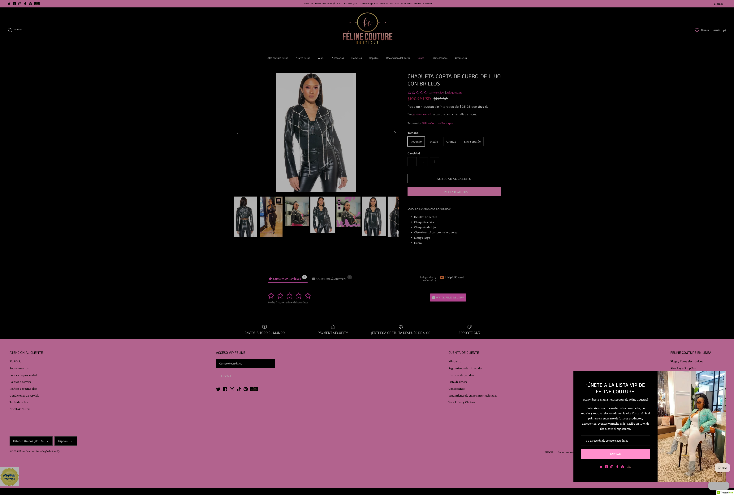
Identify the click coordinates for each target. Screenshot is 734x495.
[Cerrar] (721, 375)
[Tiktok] (617, 466)
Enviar (615, 453)
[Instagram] (611, 466)
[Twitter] (601, 466)
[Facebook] (606, 466)
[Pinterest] (622, 466)
